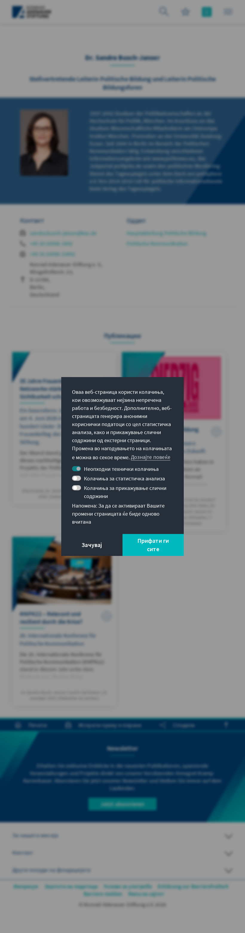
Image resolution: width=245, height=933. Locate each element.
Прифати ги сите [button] (153, 545)
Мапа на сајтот (146, 893)
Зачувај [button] (92, 544)
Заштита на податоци (71, 886)
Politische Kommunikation (157, 243)
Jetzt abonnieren (122, 804)
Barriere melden (103, 893)
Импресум (26, 886)
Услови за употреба (128, 886)
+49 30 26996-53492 (53, 253)
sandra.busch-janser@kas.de (63, 233)
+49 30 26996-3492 (51, 243)
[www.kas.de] (31, 12)
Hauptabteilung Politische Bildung (166, 233)
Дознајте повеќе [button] (150, 457)
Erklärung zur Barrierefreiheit (193, 886)
